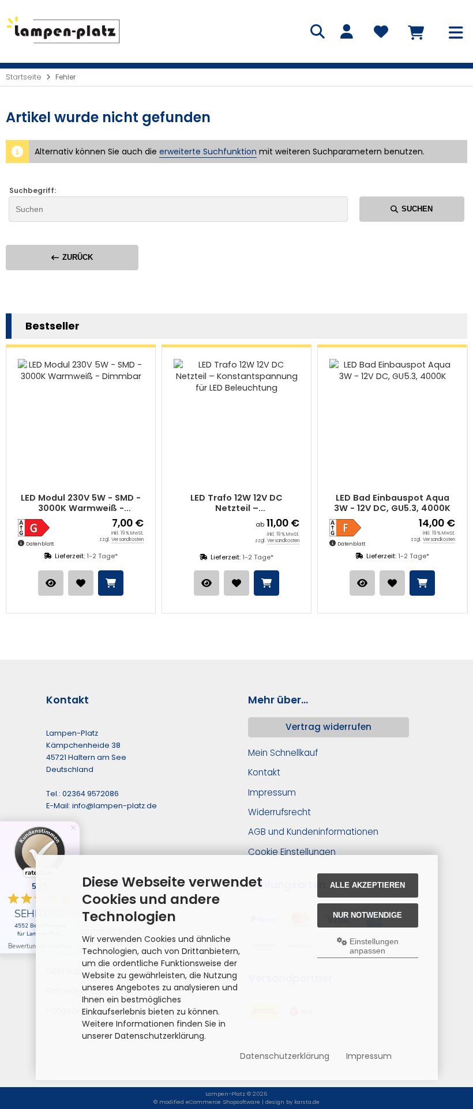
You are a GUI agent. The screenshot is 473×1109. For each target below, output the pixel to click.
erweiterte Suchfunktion (208, 151)
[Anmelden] (346, 31)
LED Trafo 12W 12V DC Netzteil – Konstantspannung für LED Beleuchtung (138, 503)
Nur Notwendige (367, 915)
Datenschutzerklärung (284, 1056)
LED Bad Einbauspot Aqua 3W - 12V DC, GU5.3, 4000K (294, 503)
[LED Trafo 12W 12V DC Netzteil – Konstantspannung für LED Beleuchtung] (138, 422)
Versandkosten (29, 539)
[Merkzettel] (380, 31)
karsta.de (307, 1102)
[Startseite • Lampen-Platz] (63, 45)
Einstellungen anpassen (373, 946)
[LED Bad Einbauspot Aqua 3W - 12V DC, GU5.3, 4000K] (294, 422)
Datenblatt (253, 543)
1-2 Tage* (159, 557)
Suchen (411, 209)
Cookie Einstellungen (292, 852)
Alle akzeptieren (367, 885)
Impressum (369, 1056)
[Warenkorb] (415, 31)
